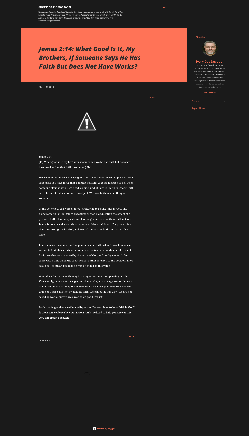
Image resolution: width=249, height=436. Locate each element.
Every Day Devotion (54, 7)
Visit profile (210, 92)
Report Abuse (198, 108)
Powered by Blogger (105, 428)
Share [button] (152, 97)
